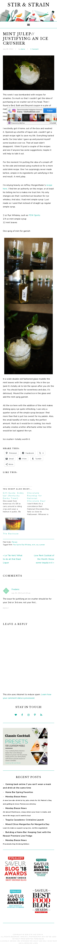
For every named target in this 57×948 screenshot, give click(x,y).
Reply (6, 608)
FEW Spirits (34, 215)
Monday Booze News (27, 800)
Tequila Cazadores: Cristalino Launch (24, 819)
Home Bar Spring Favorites (19, 792)
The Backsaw (11, 533)
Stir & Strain (29, 5)
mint (33, 545)
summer (42, 545)
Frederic (15, 589)
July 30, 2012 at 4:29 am (21, 593)
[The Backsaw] (14, 524)
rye (37, 545)
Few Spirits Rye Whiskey (22, 545)
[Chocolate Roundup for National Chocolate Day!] (39, 504)
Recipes (14, 542)
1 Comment (34, 49)
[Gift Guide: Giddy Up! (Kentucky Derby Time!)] (15, 502)
